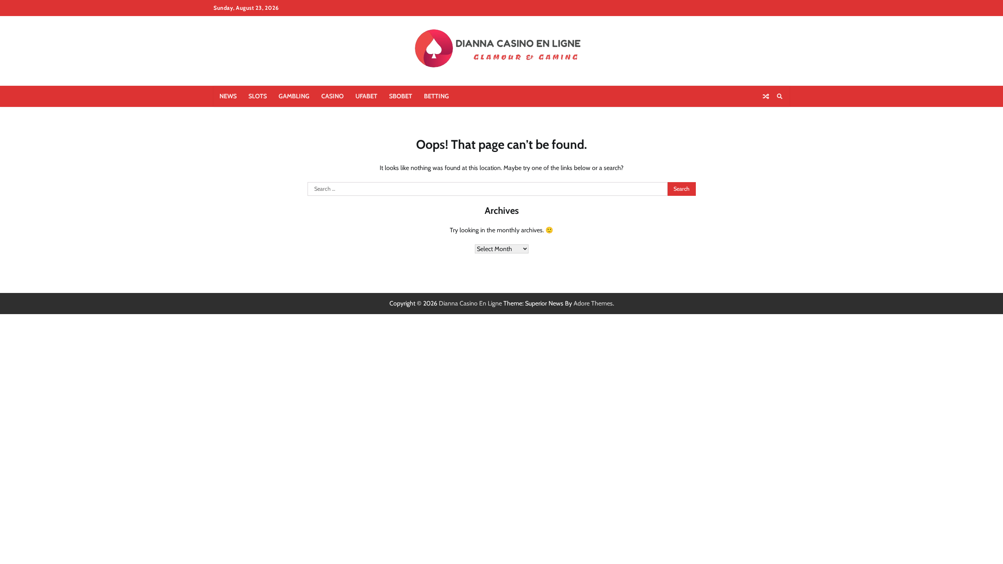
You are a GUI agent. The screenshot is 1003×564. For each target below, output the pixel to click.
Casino (332, 96)
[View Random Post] (766, 96)
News (228, 96)
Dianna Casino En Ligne (470, 303)
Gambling (294, 96)
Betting (436, 96)
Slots (257, 96)
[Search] (780, 96)
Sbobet (400, 96)
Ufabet (366, 96)
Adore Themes (593, 303)
